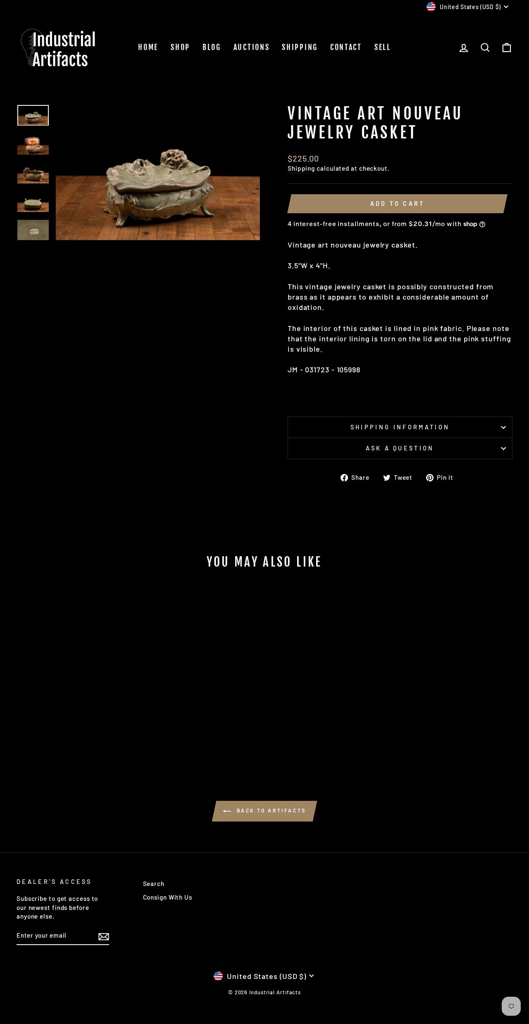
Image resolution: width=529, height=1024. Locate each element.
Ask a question (400, 448)
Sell (382, 47)
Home (148, 47)
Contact (346, 47)
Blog (212, 47)
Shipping (300, 47)
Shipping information (400, 427)
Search (153, 883)
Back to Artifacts (270, 810)
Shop (180, 47)
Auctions (252, 47)
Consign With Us (168, 897)
